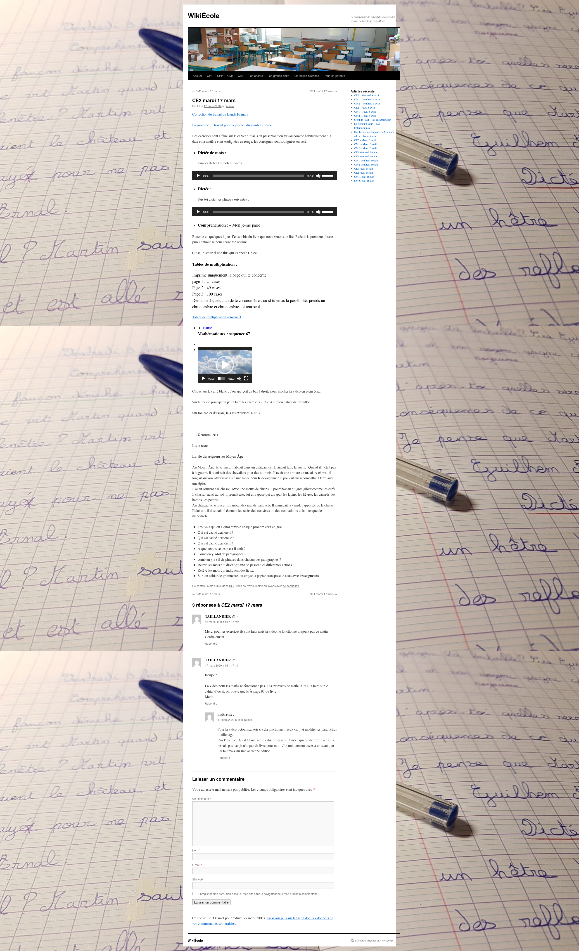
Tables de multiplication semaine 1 (216, 317)
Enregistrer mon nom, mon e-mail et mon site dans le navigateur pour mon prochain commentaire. (258, 894)
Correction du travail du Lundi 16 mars (220, 114)
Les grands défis (278, 75)
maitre (230, 106)
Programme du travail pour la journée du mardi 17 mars (231, 125)
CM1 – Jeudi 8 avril (365, 111)
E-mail (197, 865)
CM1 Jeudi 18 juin (364, 176)
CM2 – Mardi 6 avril (365, 148)
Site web (197, 879)
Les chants (256, 75)
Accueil (197, 75)
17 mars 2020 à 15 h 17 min (222, 665)
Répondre (211, 643)
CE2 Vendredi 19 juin (365, 156)
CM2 (241, 75)
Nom (196, 850)
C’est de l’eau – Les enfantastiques (372, 119)
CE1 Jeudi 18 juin (363, 168)
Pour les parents (334, 75)
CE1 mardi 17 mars (323, 91)
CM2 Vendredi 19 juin (366, 164)
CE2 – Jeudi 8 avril (364, 107)
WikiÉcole (204, 15)
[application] (264, 175)
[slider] (328, 175)
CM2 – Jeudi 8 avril (365, 115)
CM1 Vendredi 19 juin (366, 160)
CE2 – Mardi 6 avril (365, 140)
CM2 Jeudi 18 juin (364, 180)
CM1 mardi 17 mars (206, 91)
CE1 (210, 75)
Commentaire (201, 798)
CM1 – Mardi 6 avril (365, 144)
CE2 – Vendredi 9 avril (366, 95)
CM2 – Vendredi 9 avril (367, 103)
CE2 (220, 75)
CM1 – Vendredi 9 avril (367, 99)
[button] (225, 365)
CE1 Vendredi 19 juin (365, 152)
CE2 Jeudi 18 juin (363, 172)
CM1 (230, 75)
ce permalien (291, 586)
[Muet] (318, 175)
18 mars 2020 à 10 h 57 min (222, 622)
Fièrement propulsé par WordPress (374, 940)
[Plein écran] (246, 378)
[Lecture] (198, 175)
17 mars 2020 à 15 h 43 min (235, 720)
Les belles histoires (306, 75)
